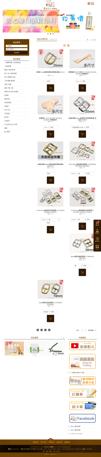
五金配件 (7, 121)
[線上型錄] (82, 361)
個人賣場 (7, 131)
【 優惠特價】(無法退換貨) (12, 62)
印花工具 (7, 110)
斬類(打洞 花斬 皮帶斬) (11, 91)
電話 (9, 449)
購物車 (97, 223)
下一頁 (45, 330)
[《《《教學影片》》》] (82, 345)
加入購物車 (50, 88)
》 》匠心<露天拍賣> (74, 430)
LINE (92, 3)
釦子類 (6, 117)
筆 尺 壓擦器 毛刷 (9, 77)
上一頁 (41, 330)
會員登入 (97, 233)
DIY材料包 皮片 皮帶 (10, 124)
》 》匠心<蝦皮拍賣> (74, 426)
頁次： (78, 330)
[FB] (82, 418)
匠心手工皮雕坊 (50, 5)
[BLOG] (82, 381)
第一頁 (37, 330)
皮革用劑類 (7, 102)
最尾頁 (49, 330)
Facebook (89, 3)
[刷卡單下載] (82, 406)
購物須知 (97, 241)
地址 (22, 449)
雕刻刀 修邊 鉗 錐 (9, 70)
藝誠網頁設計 (53, 454)
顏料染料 (7, 99)
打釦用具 (7, 113)
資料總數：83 (92, 330)
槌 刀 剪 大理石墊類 (10, 73)
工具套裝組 (7, 66)
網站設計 (46, 454)
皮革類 (6, 106)
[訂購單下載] (82, 393)
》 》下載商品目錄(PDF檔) (76, 372)
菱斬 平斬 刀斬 (8, 88)
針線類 (6, 95)
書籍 (5, 128)
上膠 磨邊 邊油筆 (9, 80)
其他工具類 (7, 84)
